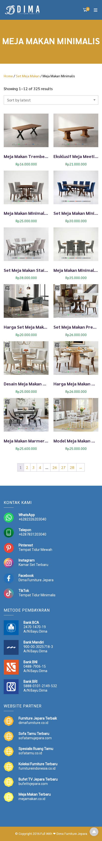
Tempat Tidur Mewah (35, 550)
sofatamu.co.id (30, 753)
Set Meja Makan (28, 76)
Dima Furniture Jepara (36, 580)
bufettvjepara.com (33, 784)
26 (54, 467)
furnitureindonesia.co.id (37, 768)
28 (72, 467)
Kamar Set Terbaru (33, 565)
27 (63, 467)
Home (8, 76)
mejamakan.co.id (32, 799)
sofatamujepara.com (35, 738)
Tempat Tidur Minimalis (37, 595)
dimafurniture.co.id (33, 723)
